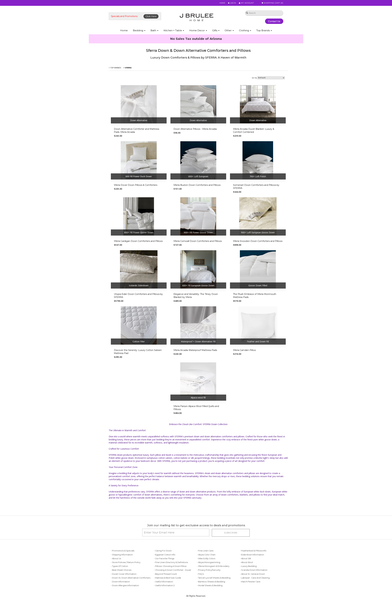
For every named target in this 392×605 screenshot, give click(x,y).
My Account (247, 3)
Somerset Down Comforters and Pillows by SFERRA (256, 186)
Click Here (151, 16)
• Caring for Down (163, 551)
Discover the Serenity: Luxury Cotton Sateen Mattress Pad (138, 352)
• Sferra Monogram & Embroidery (213, 566)
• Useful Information (163, 581)
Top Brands (263, 30)
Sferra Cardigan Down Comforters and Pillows (138, 241)
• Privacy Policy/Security (209, 570)
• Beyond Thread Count (165, 574)
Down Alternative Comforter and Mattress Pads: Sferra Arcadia (136, 130)
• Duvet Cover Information (123, 574)
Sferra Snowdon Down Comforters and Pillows (257, 241)
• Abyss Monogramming (208, 562)
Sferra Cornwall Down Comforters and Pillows (197, 241)
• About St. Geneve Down (252, 574)
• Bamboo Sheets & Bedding (211, 581)
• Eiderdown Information (252, 555)
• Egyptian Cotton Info (164, 555)
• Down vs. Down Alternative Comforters (130, 578)
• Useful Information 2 (164, 585)
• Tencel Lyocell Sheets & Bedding (213, 578)
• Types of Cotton (119, 566)
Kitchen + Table (173, 30)
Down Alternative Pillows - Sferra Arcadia (195, 129)
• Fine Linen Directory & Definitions (171, 562)
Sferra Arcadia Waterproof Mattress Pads (195, 350)
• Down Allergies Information (125, 585)
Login (232, 3)
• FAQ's (200, 574)
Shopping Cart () (273, 3)
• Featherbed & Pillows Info (253, 551)
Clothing (244, 30)
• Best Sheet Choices (121, 570)
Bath (154, 30)
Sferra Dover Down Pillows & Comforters (135, 185)
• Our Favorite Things (164, 558)
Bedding (138, 30)
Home (222, 3)
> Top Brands (115, 67)
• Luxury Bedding (248, 566)
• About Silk (245, 558)
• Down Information (120, 581)
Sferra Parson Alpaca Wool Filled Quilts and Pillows (196, 408)
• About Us (116, 558)
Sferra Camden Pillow (244, 350)
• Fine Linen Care (205, 551)
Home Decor (197, 30)
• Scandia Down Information (253, 570)
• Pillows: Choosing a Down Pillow (170, 566)
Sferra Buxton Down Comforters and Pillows (197, 185)
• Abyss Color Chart (206, 555)
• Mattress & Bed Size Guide (167, 578)
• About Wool (246, 562)
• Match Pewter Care (250, 581)
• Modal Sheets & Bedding (209, 585)
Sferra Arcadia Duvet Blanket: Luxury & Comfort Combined (253, 130)
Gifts (215, 30)
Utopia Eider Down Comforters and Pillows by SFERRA (138, 296)
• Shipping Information (122, 555)
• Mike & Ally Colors (206, 558)
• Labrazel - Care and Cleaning (255, 578)
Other (228, 30)
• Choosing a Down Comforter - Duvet (172, 570)
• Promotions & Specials (122, 551)
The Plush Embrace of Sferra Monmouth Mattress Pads (254, 296)
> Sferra (127, 67)
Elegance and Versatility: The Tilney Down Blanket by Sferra (195, 296)
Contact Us (274, 21)
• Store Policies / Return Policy (125, 562)
